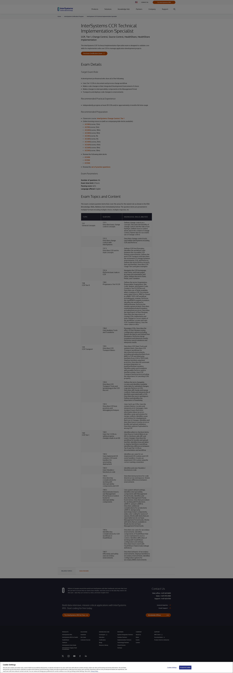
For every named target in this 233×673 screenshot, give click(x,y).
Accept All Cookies (185, 667)
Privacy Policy (94, 671)
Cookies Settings (171, 667)
